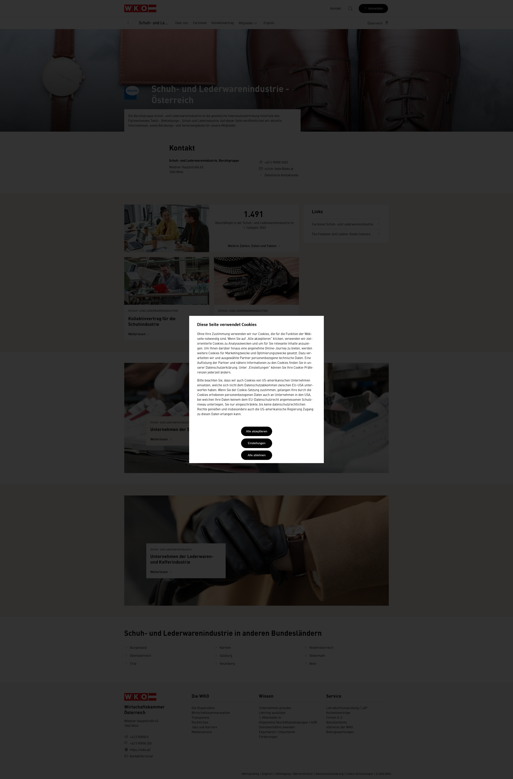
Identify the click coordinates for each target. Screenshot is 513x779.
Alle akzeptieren (256, 431)
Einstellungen (256, 443)
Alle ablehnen (257, 455)
